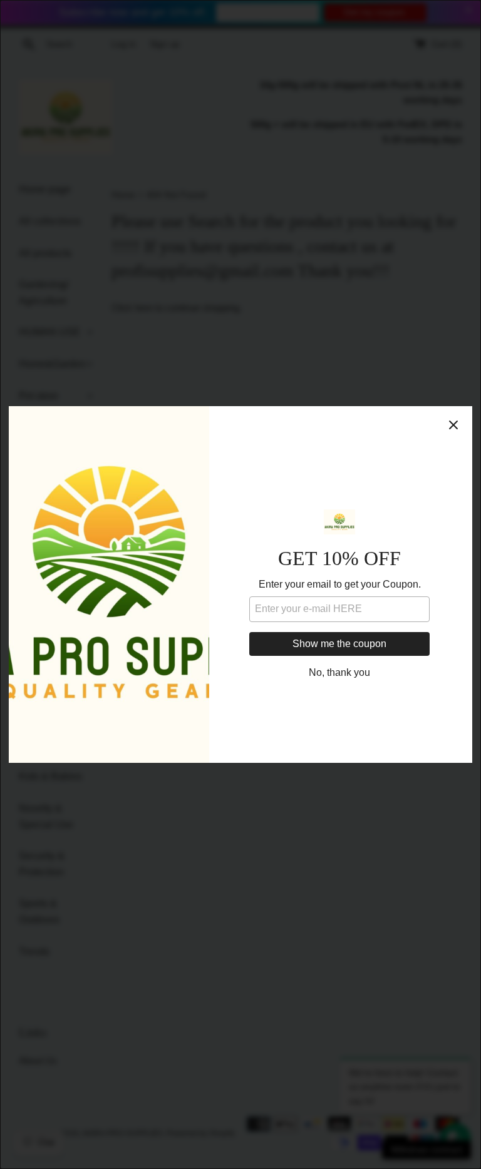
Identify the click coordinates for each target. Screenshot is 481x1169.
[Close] (453, 425)
